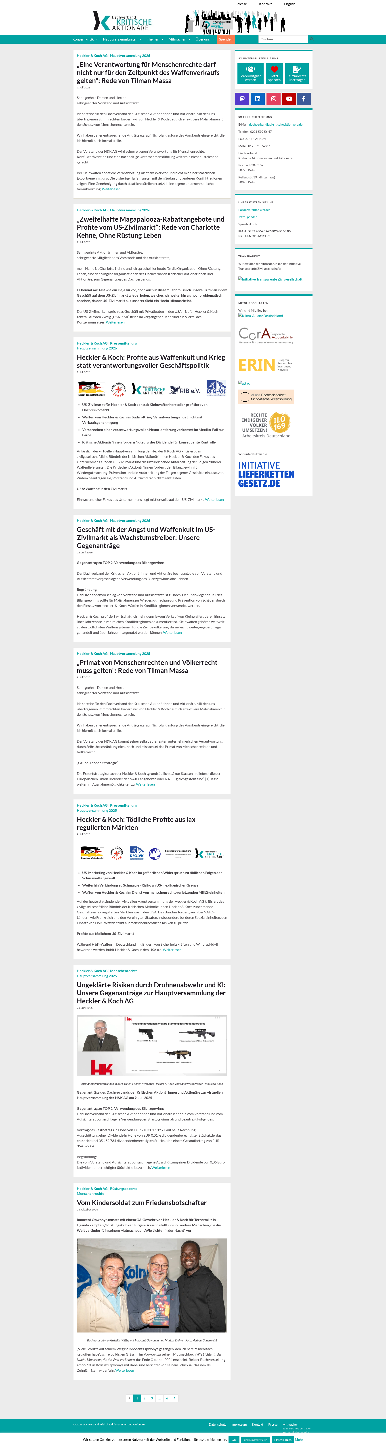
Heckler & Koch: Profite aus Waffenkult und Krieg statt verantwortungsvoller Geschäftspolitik (151, 361)
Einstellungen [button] (283, 1440)
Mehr (299, 1439)
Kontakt (257, 1424)
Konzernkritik (83, 39)
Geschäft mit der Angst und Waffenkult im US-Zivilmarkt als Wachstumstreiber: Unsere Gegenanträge (146, 537)
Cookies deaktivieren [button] (255, 1439)
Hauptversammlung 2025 (130, 653)
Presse (272, 1424)
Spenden (226, 39)
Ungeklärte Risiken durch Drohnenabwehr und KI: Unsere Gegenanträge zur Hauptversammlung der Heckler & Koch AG (151, 993)
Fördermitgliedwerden (250, 78)
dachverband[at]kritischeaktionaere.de (275, 124)
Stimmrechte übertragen (297, 1428)
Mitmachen (177, 39)
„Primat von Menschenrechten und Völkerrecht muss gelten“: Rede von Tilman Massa (147, 666)
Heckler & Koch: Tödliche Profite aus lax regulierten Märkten (136, 823)
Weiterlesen (111, 189)
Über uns (203, 39)
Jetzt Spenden (247, 217)
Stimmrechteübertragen (296, 78)
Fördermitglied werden (254, 210)
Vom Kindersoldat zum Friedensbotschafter (142, 1202)
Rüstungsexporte (124, 1188)
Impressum (239, 1424)
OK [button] (234, 1440)
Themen (153, 39)
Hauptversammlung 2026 (130, 55)
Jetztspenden (274, 78)
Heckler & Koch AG (92, 55)
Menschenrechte (124, 970)
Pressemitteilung (123, 343)
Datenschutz (217, 1424)
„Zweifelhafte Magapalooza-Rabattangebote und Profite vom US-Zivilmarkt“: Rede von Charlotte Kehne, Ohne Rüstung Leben (150, 227)
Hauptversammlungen (120, 39)
